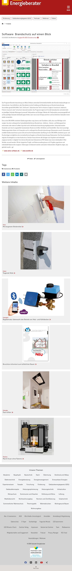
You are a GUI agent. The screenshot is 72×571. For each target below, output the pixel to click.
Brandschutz (7, 169)
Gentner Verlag (23, 527)
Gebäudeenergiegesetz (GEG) (21, 18)
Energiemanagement (41, 480)
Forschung (30, 484)
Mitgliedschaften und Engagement (17, 533)
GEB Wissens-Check (10, 527)
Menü (68, 10)
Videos (54, 18)
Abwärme (6, 475)
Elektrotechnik (10, 480)
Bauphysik (17, 475)
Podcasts (37, 18)
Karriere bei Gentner (47, 527)
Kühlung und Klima (48, 494)
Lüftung (61, 494)
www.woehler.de (27, 151)
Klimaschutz (12, 494)
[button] (3, 174)
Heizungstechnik (47, 489)
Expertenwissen (8, 484)
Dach (38, 475)
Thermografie (31, 503)
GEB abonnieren (58, 522)
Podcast (42, 533)
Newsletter (34, 533)
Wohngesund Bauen (62, 503)
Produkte (17, 169)
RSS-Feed (64, 533)
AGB (20, 516)
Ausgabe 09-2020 (22, 37)
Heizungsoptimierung (30, 489)
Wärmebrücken (45, 503)
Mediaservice (66, 527)
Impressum (34, 527)
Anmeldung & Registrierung (61, 516)
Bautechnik (28, 475)
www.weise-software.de (11, 151)
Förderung (6, 18)
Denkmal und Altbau (62, 475)
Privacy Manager (53, 533)
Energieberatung (24, 480)
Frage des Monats (45, 522)
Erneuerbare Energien (59, 480)
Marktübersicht (9, 499)
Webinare (46, 18)
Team (57, 527)
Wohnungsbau (36, 508)
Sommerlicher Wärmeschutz (13, 503)
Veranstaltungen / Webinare (36, 538)
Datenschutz (15, 522)
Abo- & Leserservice (10, 516)
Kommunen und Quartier (29, 494)
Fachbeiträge (33, 522)
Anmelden (47, 516)
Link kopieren (40, 158)
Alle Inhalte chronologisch (32, 516)
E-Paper (23, 522)
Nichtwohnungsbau (26, 499)
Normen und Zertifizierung (45, 499)
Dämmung (47, 475)
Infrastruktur (61, 489)
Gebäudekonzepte (12, 489)
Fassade (20, 484)
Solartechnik (63, 499)
